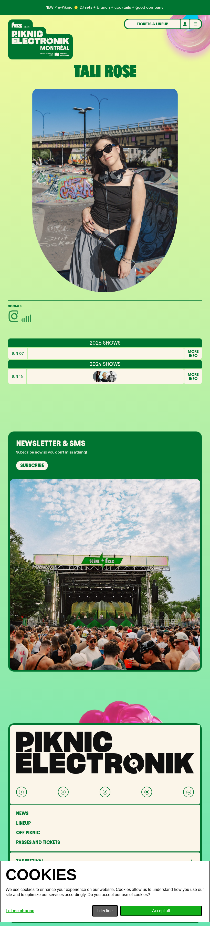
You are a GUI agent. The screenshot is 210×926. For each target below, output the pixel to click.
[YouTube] (146, 792)
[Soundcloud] (188, 792)
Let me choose (20, 911)
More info (193, 353)
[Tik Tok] (105, 792)
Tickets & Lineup (152, 24)
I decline (105, 911)
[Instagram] (63, 792)
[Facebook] (21, 792)
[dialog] (105, 891)
